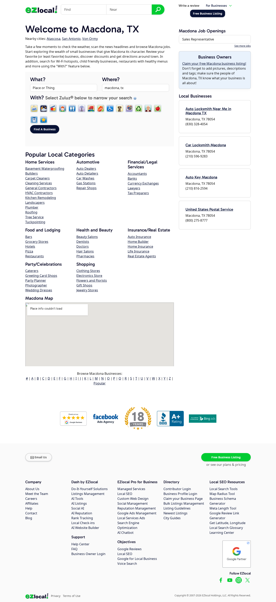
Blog (28, 518)
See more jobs (242, 46)
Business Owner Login (88, 554)
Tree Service (34, 217)
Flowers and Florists (91, 280)
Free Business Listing (226, 457)
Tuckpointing (35, 222)
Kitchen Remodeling (40, 197)
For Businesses (216, 5)
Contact (31, 513)
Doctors (82, 246)
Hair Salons (85, 251)
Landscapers (35, 202)
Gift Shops (84, 285)
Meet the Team (36, 494)
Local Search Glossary (226, 528)
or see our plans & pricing (226, 464)
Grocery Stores (36, 241)
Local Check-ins (83, 523)
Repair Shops (86, 188)
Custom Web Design (133, 498)
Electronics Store (89, 275)
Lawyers (134, 188)
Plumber (31, 207)
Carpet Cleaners (37, 178)
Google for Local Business (137, 558)
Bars (28, 237)
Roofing (31, 212)
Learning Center (222, 532)
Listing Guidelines (177, 508)
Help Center (80, 544)
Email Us (41, 457)
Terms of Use (71, 596)
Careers (31, 498)
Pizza (29, 251)
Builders (31, 173)
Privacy (55, 596)
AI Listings (79, 503)
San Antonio (71, 38)
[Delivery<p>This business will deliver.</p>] (91, 108)
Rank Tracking (82, 518)
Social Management (132, 503)
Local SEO (124, 494)
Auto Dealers (86, 168)
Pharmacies (85, 256)
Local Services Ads (131, 518)
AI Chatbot (125, 532)
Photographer (36, 285)
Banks (132, 178)
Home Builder (138, 241)
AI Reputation (81, 513)
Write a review (189, 5)
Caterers (31, 271)
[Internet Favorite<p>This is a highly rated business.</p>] (44, 120)
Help (28, 508)
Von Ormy (90, 38)
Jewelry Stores (87, 290)
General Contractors (41, 188)
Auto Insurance (139, 237)
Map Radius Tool (222, 494)
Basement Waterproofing (44, 168)
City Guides (172, 518)
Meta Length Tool (223, 508)
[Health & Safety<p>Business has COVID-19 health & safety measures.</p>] (34, 120)
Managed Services (131, 489)
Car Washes (85, 178)
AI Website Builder (85, 528)
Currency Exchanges (143, 183)
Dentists (82, 241)
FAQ (74, 549)
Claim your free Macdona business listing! (214, 63)
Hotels (30, 246)
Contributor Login (177, 489)
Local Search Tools (224, 489)
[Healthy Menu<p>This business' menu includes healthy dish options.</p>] (158, 108)
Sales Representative (198, 39)
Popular (100, 383)
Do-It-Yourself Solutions (89, 489)
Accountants (137, 173)
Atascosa (53, 38)
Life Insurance (138, 251)
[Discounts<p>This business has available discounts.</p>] (101, 108)
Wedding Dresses (38, 290)
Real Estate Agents (142, 256)
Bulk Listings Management (183, 503)
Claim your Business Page (183, 498)
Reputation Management (136, 508)
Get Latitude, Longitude (227, 523)
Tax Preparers (138, 193)
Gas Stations (86, 183)
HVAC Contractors (39, 193)
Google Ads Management (136, 513)
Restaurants (34, 256)
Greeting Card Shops (41, 275)
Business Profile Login (180, 494)
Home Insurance (140, 246)
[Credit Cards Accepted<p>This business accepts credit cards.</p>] (53, 108)
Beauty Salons (87, 237)
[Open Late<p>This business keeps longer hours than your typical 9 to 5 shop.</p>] (44, 108)
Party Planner (35, 280)
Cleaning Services (38, 183)
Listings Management (87, 494)
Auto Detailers (87, 173)
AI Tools (77, 498)
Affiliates (31, 503)
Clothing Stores (88, 271)
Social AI (77, 508)
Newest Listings (175, 513)
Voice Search (127, 563)
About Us (32, 489)
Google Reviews (129, 549)
